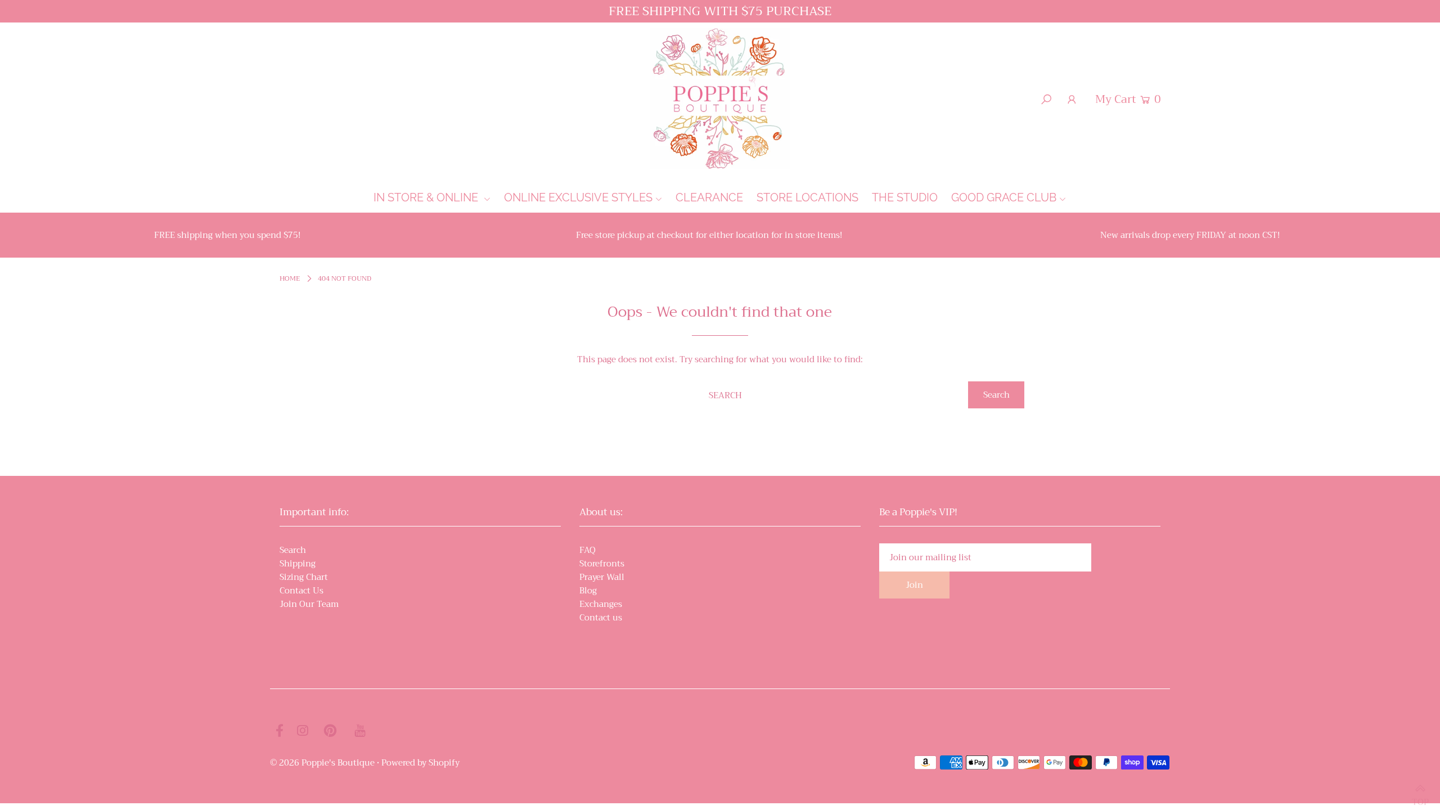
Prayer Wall (601, 577)
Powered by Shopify (420, 762)
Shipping (298, 563)
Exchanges (600, 604)
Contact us (600, 617)
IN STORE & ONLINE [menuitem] (427, 197)
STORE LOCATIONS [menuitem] (807, 197)
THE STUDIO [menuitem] (905, 197)
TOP (1420, 797)
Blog (588, 590)
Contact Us (301, 590)
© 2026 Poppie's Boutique (322, 762)
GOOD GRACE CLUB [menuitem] (1003, 197)
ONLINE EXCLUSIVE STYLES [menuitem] (578, 197)
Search (293, 550)
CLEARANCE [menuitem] (709, 197)
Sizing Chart (304, 577)
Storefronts (601, 563)
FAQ (587, 550)
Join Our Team (309, 604)
